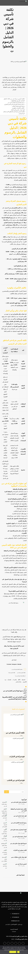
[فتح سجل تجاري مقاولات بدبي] (4, 859)
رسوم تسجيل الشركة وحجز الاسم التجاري (14, 104)
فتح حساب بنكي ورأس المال (18, 110)
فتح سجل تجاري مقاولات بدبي (19, 857)
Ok (18, 952)
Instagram (14, 664)
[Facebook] (23, 943)
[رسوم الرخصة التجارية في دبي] (4, 824)
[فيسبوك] (12, 879)
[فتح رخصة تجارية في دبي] (4, 818)
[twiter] (10, 879)
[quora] (4, 943)
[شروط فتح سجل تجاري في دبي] (4, 845)
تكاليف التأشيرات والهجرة (18, 108)
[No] (26, 949)
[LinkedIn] (15, 943)
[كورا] (16, 879)
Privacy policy (13, 952)
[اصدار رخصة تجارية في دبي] (4, 838)
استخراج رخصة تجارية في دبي (19, 802)
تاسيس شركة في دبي (21, 864)
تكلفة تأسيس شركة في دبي (19, 141)
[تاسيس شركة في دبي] (4, 866)
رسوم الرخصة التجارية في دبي (19, 822)
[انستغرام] (18, 879)
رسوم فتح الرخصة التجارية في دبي (16, 102)
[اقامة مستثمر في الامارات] (4, 852)
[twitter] (12, 943)
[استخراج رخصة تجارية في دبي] (4, 804)
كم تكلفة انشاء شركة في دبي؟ (20, 675)
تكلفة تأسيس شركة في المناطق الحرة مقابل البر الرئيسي (14, 112)
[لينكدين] (15, 879)
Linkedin (19, 664)
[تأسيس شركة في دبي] (22, 3)
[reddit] (11, 879)
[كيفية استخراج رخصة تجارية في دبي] (4, 831)
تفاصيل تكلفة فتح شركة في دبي (17, 669)
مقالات (21, 735)
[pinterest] (8, 943)
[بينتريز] (14, 879)
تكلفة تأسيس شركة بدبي (21, 672)
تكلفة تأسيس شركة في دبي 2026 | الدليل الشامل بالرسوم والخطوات (14, 99)
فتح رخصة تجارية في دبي (20, 816)
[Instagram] (19, 943)
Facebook (9, 664)
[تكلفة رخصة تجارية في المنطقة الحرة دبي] (4, 811)
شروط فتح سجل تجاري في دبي (18, 843)
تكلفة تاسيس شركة (11, 672)
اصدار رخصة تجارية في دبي (20, 836)
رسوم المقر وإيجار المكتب (18, 106)
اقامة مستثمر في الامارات (20, 850)
